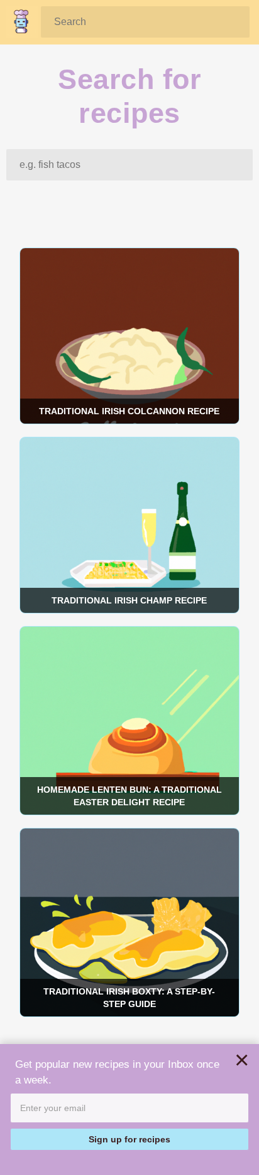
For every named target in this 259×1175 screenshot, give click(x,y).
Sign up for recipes (129, 1139)
